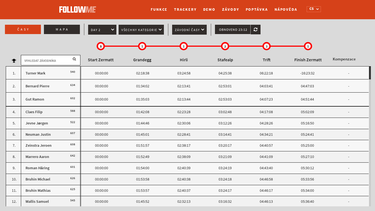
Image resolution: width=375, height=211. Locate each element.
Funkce (159, 9)
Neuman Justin (38, 134)
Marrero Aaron (37, 156)
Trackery (185, 9)
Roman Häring (37, 168)
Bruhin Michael (38, 179)
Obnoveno (233, 29)
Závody (230, 9)
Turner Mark (35, 73)
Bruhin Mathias (38, 190)
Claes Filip (34, 112)
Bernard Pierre (37, 86)
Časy (23, 29)
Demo (209, 9)
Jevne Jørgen (37, 123)
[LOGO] (79, 7)
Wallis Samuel (37, 201)
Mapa (62, 29)
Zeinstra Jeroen (39, 145)
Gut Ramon (35, 99)
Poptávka (257, 9)
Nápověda (286, 9)
